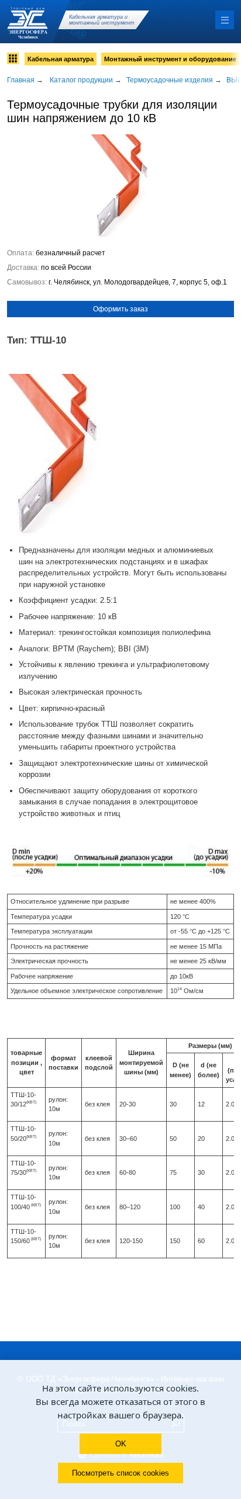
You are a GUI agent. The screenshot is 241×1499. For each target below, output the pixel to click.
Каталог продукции (81, 80)
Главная (21, 80)
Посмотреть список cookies (120, 1473)
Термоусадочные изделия (169, 80)
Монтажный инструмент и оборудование (170, 59)
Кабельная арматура (60, 59)
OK (120, 1443)
